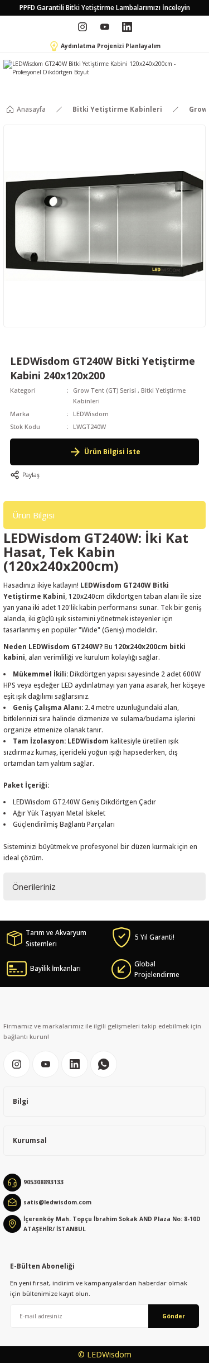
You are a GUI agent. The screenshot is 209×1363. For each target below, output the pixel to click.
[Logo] (98, 68)
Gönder (173, 1316)
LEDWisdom (91, 413)
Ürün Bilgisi (33, 515)
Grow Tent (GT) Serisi (104, 390)
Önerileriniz (34, 886)
